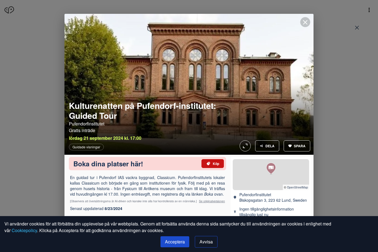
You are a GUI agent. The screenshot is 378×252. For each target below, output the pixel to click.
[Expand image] (189, 84)
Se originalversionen (212, 201)
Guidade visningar (86, 147)
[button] (271, 169)
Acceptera (175, 241)
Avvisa (206, 241)
